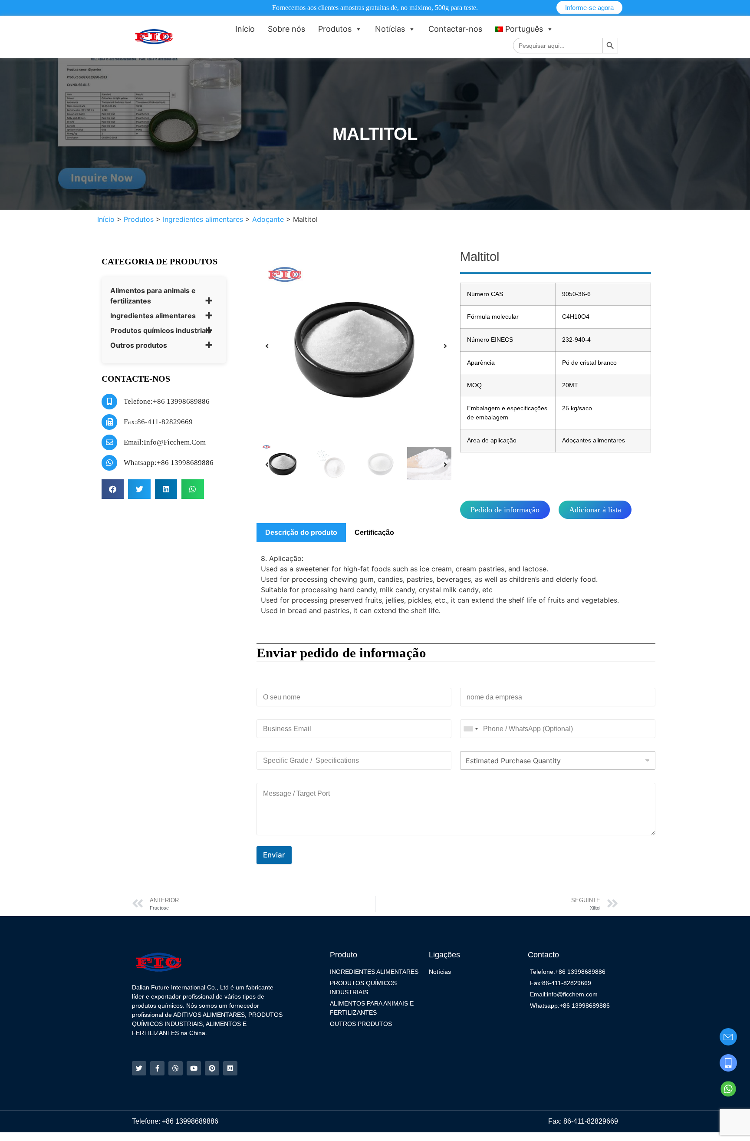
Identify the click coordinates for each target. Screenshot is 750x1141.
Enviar (274, 855)
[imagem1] (356, 346)
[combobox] (470, 729)
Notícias (390, 28)
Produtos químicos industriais (160, 330)
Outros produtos (138, 345)
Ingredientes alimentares (153, 315)
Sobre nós (286, 28)
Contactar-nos (455, 28)
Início (245, 28)
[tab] (301, 532)
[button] (113, 489)
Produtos (335, 28)
